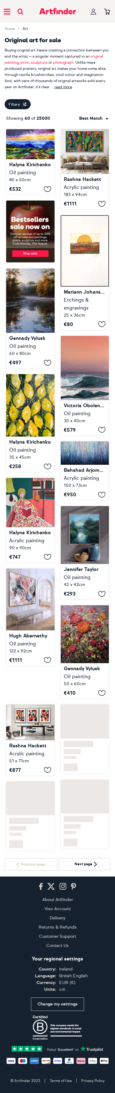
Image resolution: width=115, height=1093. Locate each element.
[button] (94, 118)
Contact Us (57, 945)
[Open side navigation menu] (7, 11)
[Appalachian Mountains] (30, 161)
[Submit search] (20, 11)
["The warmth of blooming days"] (85, 651)
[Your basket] (107, 12)
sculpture (39, 62)
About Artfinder (57, 899)
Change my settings (57, 1004)
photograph (63, 62)
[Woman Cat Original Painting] (30, 520)
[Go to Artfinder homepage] (57, 11)
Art (25, 29)
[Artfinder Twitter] (51, 887)
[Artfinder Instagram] (62, 887)
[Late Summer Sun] (85, 272)
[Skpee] (30, 617)
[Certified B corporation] (57, 1028)
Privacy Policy (93, 1081)
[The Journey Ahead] (85, 385)
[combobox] (94, 118)
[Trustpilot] (58, 1048)
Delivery (57, 918)
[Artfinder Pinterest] (73, 887)
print (25, 62)
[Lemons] (30, 423)
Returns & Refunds (58, 927)
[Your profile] (93, 11)
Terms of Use (61, 1081)
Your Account (57, 908)
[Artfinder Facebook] (41, 887)
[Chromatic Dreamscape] (85, 470)
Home (10, 29)
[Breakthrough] (85, 169)
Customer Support (57, 936)
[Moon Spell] (85, 552)
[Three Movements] (30, 739)
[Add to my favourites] (48, 189)
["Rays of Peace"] (30, 318)
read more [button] (63, 87)
